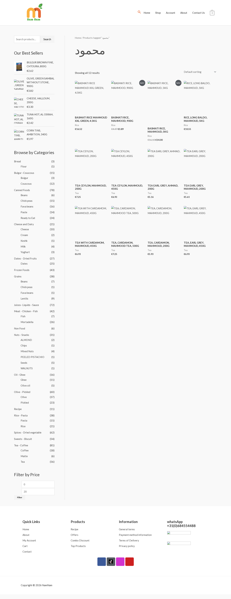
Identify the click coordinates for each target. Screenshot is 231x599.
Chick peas (26, 200)
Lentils (24, 298)
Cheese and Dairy (24, 224)
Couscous (26, 183)
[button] (139, 12)
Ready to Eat (28, 217)
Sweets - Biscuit (23, 438)
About (183, 12)
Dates (24, 263)
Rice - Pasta (21, 415)
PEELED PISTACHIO (32, 356)
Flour (24, 166)
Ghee (24, 379)
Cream (24, 234)
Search (47, 39)
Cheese (25, 229)
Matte (24, 456)
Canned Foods (22, 190)
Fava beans (27, 206)
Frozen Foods (21, 269)
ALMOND (26, 339)
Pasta (24, 420)
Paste (24, 212)
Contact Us (198, 12)
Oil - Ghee (19, 374)
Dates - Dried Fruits (25, 258)
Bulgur (24, 177)
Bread (17, 161)
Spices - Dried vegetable (27, 432)
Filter (19, 497)
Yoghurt (25, 252)
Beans (24, 195)
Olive (24, 396)
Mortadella (27, 321)
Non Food (19, 328)
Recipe (18, 408)
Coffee (25, 450)
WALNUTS (27, 368)
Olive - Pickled (22, 391)
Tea (23, 461)
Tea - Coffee (21, 445)
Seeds (24, 362)
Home (147, 12)
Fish (23, 316)
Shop (158, 12)
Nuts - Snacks (21, 334)
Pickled (25, 402)
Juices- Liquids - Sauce (26, 304)
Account (170, 12)
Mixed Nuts (27, 351)
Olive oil (25, 385)
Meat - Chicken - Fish (26, 311)
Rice (23, 426)
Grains (17, 276)
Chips (24, 345)
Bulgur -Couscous (24, 172)
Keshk (24, 240)
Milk (23, 246)
